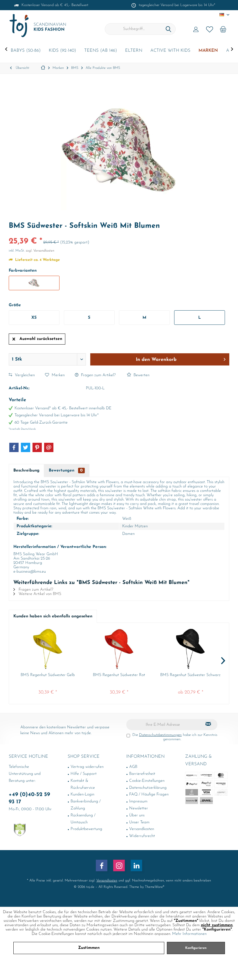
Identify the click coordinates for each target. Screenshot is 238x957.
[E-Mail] (48, 447)
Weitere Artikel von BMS (39, 594)
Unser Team (139, 822)
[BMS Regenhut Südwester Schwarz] (190, 649)
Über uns (137, 815)
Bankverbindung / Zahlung (86, 805)
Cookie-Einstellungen (147, 781)
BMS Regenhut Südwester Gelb (48, 675)
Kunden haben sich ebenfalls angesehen (52, 616)
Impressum (138, 801)
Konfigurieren (196, 948)
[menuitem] (223, 29)
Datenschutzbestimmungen (160, 735)
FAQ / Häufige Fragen (149, 794)
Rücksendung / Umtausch (83, 819)
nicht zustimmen (216, 925)
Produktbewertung (86, 829)
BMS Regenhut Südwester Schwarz (190, 675)
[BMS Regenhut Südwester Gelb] (47, 649)
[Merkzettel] (209, 29)
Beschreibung (26, 470)
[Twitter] (25, 447)
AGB (133, 767)
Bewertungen (66, 470)
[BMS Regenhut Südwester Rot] (119, 649)
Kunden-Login (82, 794)
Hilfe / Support (84, 774)
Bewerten (140, 375)
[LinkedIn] (136, 865)
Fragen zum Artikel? (98, 375)
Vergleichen (24, 375)
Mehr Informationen (189, 934)
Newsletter (138, 808)
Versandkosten (141, 829)
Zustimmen (89, 948)
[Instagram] (119, 865)
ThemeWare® (154, 887)
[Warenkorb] (223, 29)
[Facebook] (14, 447)
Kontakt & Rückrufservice (83, 784)
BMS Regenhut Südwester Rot (119, 675)
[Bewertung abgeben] (119, 234)
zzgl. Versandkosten (40, 250)
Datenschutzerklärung (148, 788)
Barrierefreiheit (142, 774)
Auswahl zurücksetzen (40, 339)
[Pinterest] (37, 447)
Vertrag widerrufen (87, 767)
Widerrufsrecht (142, 836)
